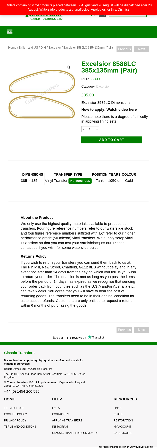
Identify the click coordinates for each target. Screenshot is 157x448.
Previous (124, 49)
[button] (68, 67)
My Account (122, 426)
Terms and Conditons (20, 426)
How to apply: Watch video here (109, 109)
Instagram (60, 426)
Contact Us (60, 414)
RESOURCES (125, 399)
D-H (43, 47)
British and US (28, 47)
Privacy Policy (15, 420)
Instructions (80, 181)
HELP (57, 399)
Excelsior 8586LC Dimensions (105, 103)
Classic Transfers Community (75, 433)
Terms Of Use (14, 408)
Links (117, 408)
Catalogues (122, 433)
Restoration (123, 420)
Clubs (118, 414)
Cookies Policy (15, 414)
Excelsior (54, 47)
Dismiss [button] (123, 9)
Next (141, 49)
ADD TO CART (111, 140)
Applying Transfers (67, 420)
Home (12, 47)
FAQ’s (56, 408)
